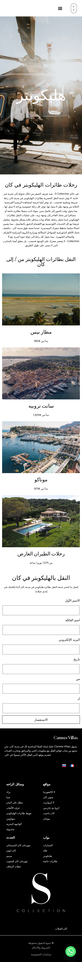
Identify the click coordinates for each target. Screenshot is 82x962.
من (78, 679)
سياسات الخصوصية (41, 954)
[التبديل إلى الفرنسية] (72, 765)
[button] (60, 8)
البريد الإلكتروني (69, 640)
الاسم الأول (72, 600)
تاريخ (77, 659)
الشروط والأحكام (41, 947)
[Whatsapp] (70, 951)
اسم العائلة (72, 620)
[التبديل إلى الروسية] (64, 765)
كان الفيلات (68, 928)
